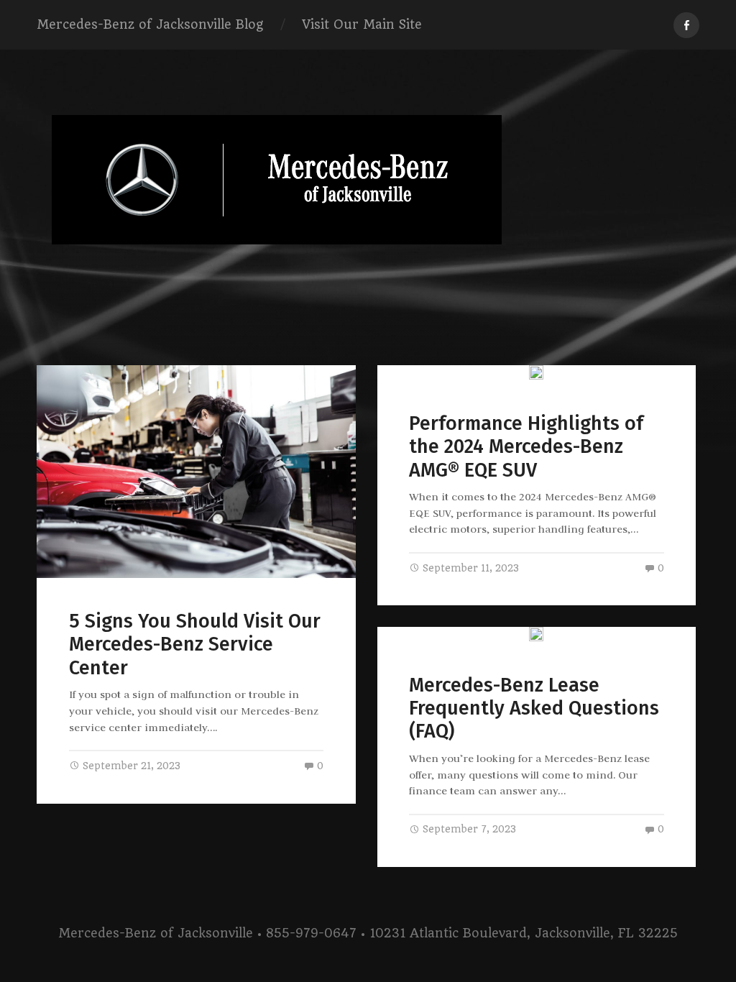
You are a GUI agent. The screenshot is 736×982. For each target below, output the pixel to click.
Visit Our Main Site (362, 24)
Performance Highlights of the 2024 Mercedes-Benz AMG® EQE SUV (526, 447)
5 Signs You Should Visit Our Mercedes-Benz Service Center (195, 644)
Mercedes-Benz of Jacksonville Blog (150, 24)
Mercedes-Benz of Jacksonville (155, 933)
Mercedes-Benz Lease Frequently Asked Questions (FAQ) (534, 708)
